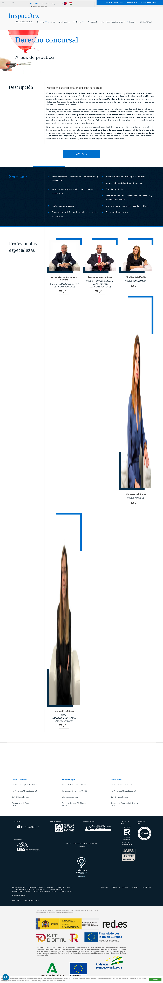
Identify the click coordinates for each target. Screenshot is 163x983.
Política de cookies (59, 980)
